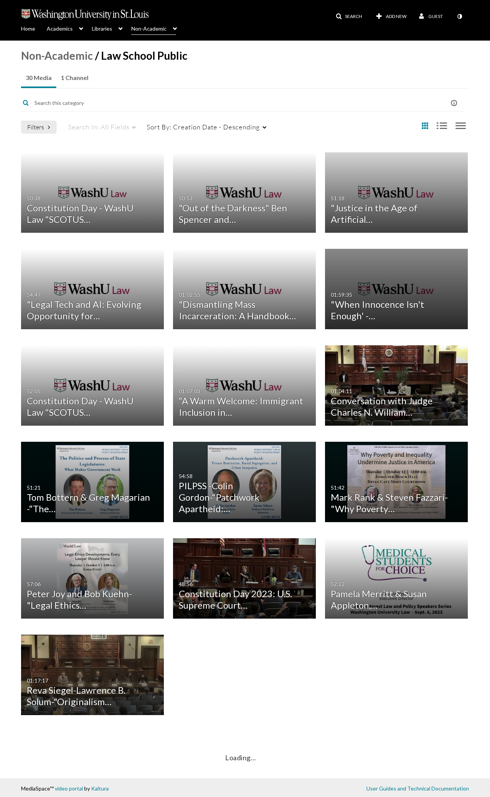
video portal (69, 788)
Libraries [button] (102, 28)
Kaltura (100, 788)
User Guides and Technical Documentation (417, 788)
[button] (349, 16)
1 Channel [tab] (74, 77)
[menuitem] (34, 28)
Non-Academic (57, 55)
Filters (35, 127)
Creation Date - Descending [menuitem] (203, 127)
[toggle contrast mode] (459, 16)
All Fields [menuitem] (98, 127)
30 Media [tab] (39, 77)
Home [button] (28, 28)
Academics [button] (60, 28)
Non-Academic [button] (149, 28)
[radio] (424, 126)
